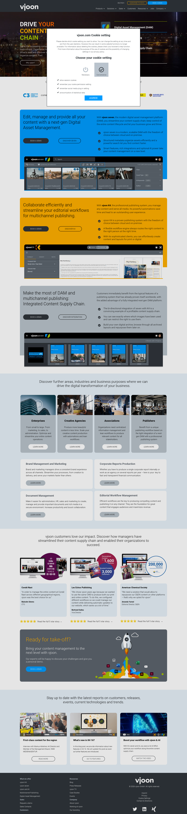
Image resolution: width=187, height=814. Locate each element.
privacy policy (99, 52)
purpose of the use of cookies (94, 49)
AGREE (93, 98)
